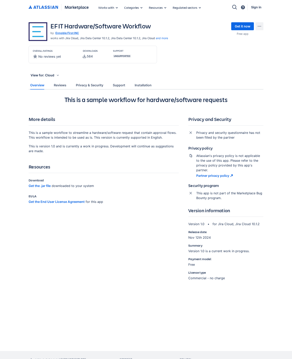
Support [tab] (119, 85)
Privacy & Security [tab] (89, 85)
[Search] (235, 7)
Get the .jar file (40, 186)
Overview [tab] (37, 85)
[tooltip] (88, 56)
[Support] (243, 7)
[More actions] (259, 26)
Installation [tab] (143, 85)
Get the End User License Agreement (57, 202)
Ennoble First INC (67, 33)
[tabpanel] (146, 191)
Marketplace (77, 7)
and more (162, 38)
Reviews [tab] (60, 85)
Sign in (256, 7)
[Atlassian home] (43, 7)
